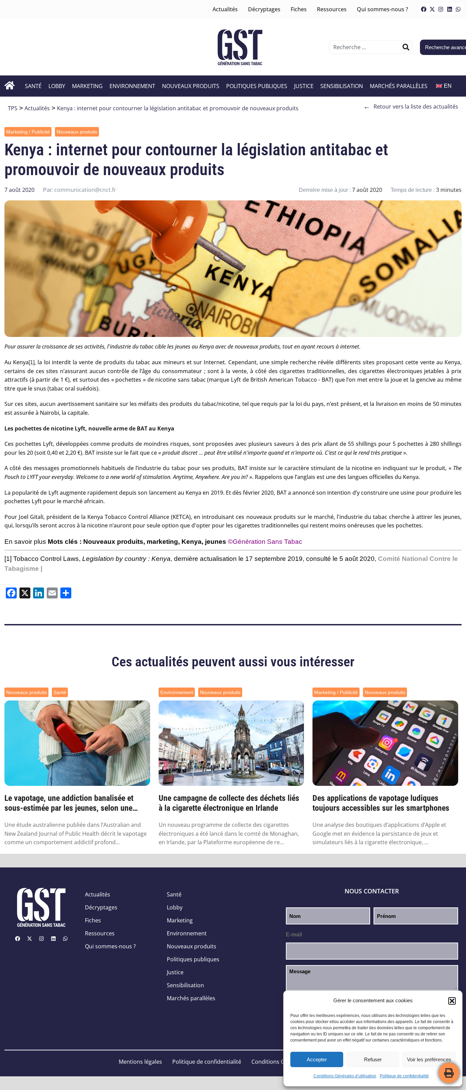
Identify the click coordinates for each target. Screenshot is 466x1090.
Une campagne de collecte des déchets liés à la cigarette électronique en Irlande (229, 803)
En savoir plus (25, 541)
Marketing (87, 86)
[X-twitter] (432, 9)
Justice (304, 86)
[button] (452, 1000)
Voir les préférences (429, 1059)
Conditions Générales (279, 1061)
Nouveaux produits (190, 86)
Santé (33, 86)
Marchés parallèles (398, 86)
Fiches (299, 9)
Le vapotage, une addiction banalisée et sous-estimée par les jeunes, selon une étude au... (68, 803)
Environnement (132, 86)
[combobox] (366, 47)
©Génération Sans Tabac (265, 541)
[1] (31, 362)
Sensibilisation (341, 86)
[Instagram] (440, 9)
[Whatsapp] (458, 9)
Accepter (317, 1059)
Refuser (373, 1059)
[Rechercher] (406, 47)
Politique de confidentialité (404, 1076)
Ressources (332, 9)
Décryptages (264, 9)
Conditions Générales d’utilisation (345, 1076)
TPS (12, 108)
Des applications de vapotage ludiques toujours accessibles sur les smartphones (380, 803)
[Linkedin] (449, 9)
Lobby (56, 86)
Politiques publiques (256, 86)
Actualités (225, 9)
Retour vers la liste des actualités (410, 106)
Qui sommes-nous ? (382, 9)
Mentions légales (140, 1061)
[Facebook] (423, 9)
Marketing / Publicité (28, 132)
